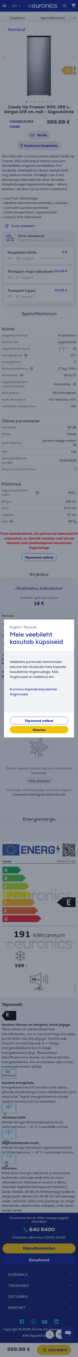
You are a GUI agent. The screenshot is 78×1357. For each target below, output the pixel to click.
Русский (30, 627)
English (15, 627)
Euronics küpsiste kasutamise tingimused (33, 691)
